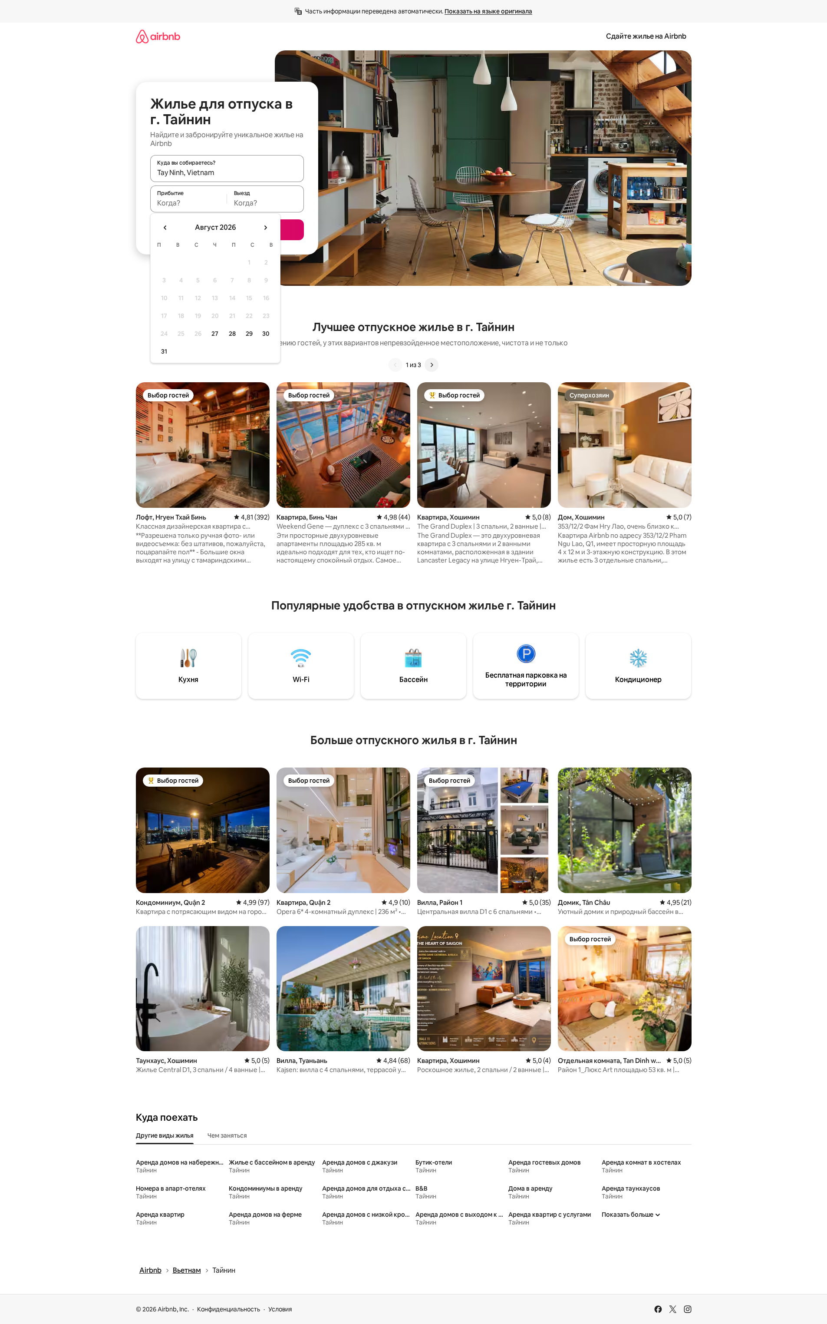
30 (266, 334)
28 (232, 334)
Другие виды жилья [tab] (165, 1135)
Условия (280, 1309)
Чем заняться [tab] (227, 1135)
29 (249, 334)
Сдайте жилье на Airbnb (646, 36)
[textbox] (188, 203)
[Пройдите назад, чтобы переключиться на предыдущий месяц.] (165, 227)
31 (164, 351)
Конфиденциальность (228, 1309)
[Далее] (431, 365)
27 (214, 334)
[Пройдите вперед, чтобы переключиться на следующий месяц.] (265, 227)
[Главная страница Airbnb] (158, 36)
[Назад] (395, 365)
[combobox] (227, 172)
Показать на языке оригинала (488, 11)
